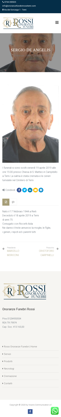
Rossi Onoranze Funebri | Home (20, 346)
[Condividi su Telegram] (41, 190)
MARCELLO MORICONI (13, 251)
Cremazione (10, 376)
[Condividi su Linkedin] (30, 190)
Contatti (8, 383)
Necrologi (9, 368)
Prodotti (8, 361)
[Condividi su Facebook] (19, 190)
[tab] (6, 202)
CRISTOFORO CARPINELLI (46, 252)
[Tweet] (24, 190)
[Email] (35, 190)
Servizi (7, 354)
